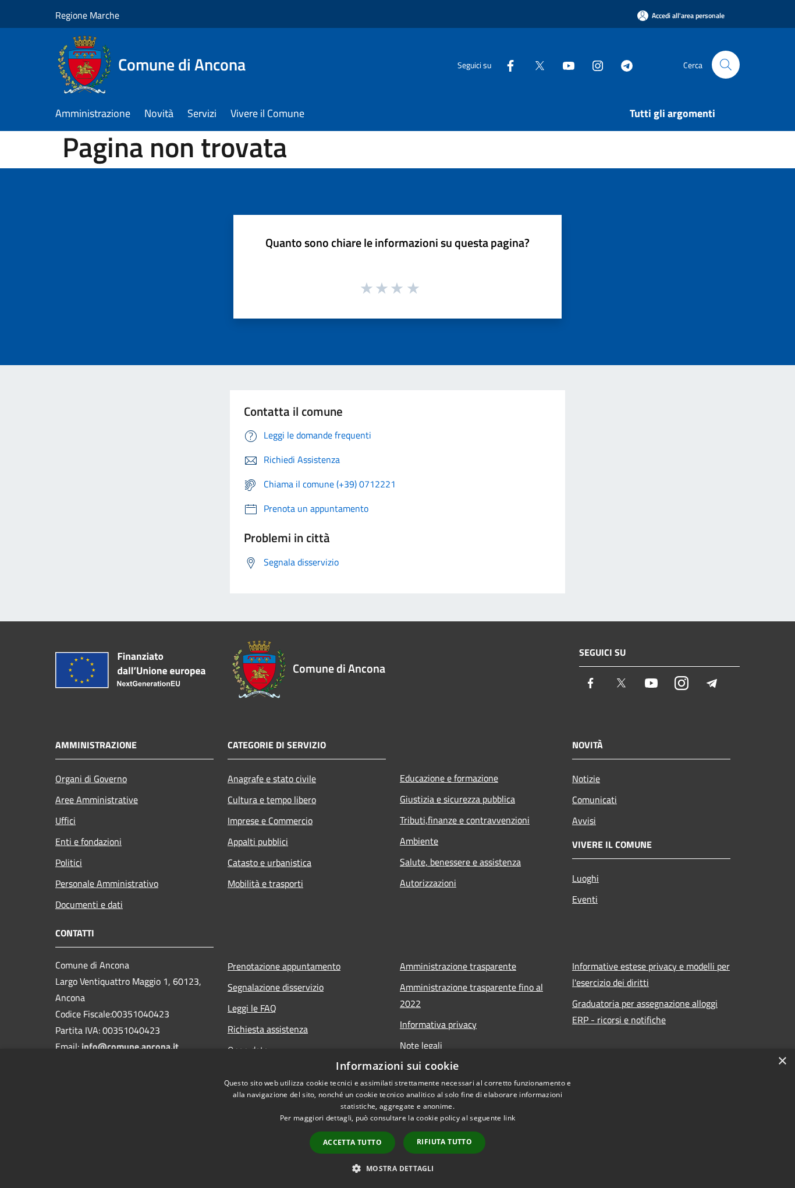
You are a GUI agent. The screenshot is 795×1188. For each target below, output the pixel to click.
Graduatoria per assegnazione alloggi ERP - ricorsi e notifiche (645, 1011)
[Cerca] (726, 65)
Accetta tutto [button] (352, 1142)
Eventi (585, 899)
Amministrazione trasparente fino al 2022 (471, 995)
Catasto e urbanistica (269, 862)
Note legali (421, 1045)
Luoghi (585, 878)
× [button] (782, 1061)
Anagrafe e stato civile (272, 779)
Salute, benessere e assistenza (460, 862)
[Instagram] (593, 64)
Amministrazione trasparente (458, 966)
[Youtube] (564, 64)
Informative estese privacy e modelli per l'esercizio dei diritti (651, 974)
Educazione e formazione (449, 778)
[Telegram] (622, 64)
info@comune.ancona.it (130, 1046)
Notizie (586, 779)
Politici (68, 862)
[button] (397, 1168)
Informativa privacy (438, 1024)
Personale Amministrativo (106, 883)
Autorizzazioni (428, 883)
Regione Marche (87, 15)
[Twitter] (534, 64)
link (509, 1118)
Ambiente (419, 841)
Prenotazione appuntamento (284, 966)
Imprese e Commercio (270, 821)
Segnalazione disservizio (276, 987)
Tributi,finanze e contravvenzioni (465, 820)
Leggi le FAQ (252, 1008)
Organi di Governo (91, 779)
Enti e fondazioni (88, 841)
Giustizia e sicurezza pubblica (457, 799)
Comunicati (594, 800)
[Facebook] (505, 64)
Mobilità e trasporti (265, 883)
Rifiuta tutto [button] (444, 1142)
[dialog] (397, 1118)
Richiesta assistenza (268, 1029)
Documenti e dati (89, 904)
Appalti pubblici (258, 841)
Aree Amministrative (96, 800)
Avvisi (584, 821)
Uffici (65, 821)
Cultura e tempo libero (272, 800)
